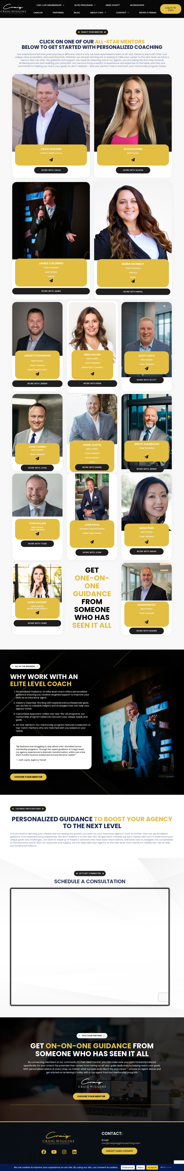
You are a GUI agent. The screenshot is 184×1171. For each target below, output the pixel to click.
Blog (77, 12)
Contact (121, 12)
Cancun (38, 12)
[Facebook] (44, 1152)
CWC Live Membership (49, 5)
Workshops (137, 5)
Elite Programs (83, 5)
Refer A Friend (147, 12)
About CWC (96, 12)
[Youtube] (54, 1152)
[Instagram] (64, 1152)
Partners (58, 12)
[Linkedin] (74, 1152)
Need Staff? (113, 5)
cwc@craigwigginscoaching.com (121, 1143)
